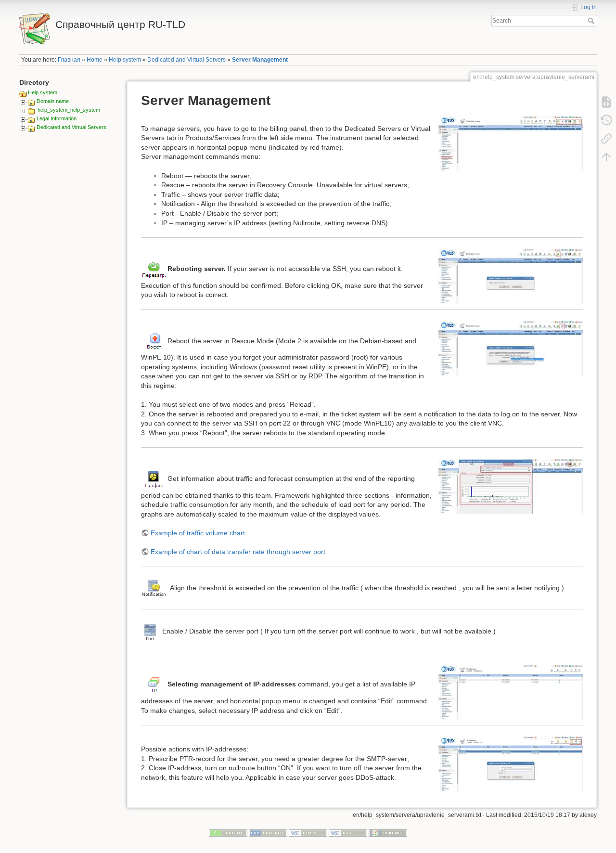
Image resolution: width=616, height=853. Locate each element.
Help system (125, 59)
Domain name (53, 101)
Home (95, 59)
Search (592, 20)
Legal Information (57, 118)
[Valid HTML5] (308, 832)
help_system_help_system (69, 110)
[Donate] (228, 832)
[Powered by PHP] (268, 832)
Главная (69, 59)
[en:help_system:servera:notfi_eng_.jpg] (154, 588)
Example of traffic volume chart (198, 533)
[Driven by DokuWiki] (388, 832)
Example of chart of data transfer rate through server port (238, 552)
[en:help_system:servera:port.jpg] (150, 630)
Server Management (260, 59)
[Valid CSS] (348, 832)
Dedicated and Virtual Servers (186, 59)
